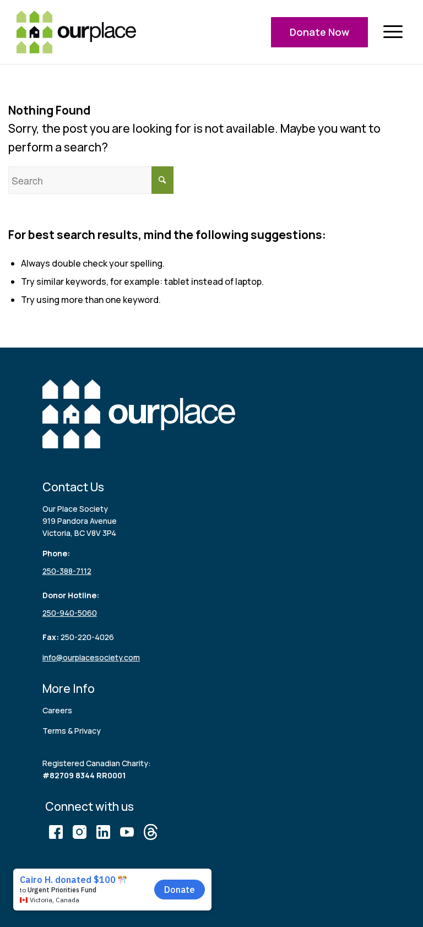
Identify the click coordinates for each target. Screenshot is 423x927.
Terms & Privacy (71, 730)
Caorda (194, 880)
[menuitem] (392, 32)
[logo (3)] (76, 32)
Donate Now (319, 32)
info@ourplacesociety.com (91, 657)
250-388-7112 (66, 571)
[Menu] (392, 32)
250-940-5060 (69, 613)
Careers (57, 710)
